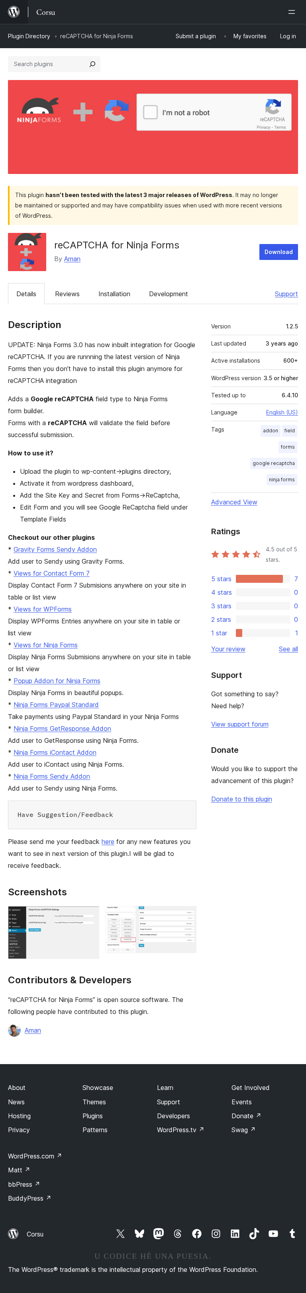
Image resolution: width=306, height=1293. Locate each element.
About (17, 1088)
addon (270, 431)
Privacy (19, 1130)
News (16, 1102)
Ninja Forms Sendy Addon (52, 776)
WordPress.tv (180, 1130)
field (289, 431)
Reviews (67, 294)
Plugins (92, 1116)
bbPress (24, 1184)
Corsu (35, 1234)
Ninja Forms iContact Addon (55, 752)
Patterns (95, 1130)
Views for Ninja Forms (46, 645)
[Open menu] (293, 12)
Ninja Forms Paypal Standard (56, 705)
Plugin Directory (29, 36)
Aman (72, 259)
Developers (173, 1116)
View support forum (240, 724)
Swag (243, 1130)
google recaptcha (274, 463)
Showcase (97, 1088)
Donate (246, 1116)
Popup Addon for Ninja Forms (57, 681)
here (108, 842)
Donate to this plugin (241, 799)
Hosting (19, 1116)
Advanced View (234, 502)
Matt (19, 1170)
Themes (94, 1102)
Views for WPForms (43, 609)
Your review (228, 649)
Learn (165, 1088)
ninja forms (282, 479)
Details (26, 294)
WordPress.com (35, 1156)
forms (288, 447)
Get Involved (250, 1088)
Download (279, 251)
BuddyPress (29, 1198)
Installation (114, 294)
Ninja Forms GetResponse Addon (62, 728)
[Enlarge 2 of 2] (186, 917)
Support (286, 294)
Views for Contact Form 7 (52, 573)
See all (288, 649)
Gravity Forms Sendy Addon (55, 549)
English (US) (282, 412)
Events (241, 1102)
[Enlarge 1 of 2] (88, 917)
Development (168, 294)
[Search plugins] (92, 64)
